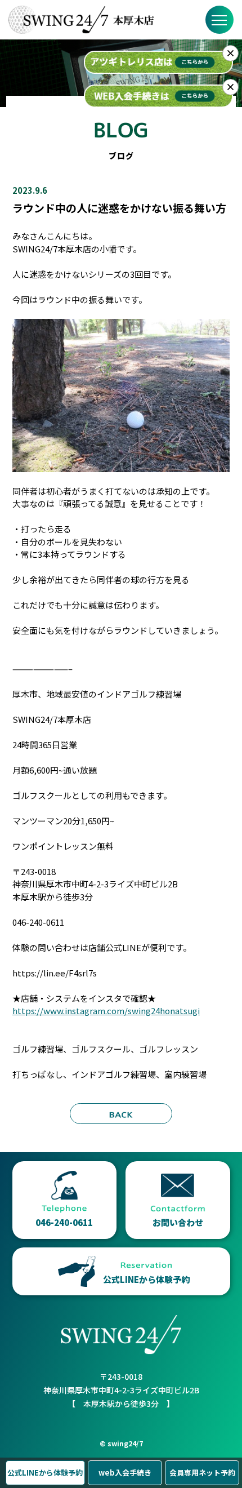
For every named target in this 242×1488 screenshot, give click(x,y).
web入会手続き (124, 1472)
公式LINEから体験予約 (45, 1472)
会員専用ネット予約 (202, 1472)
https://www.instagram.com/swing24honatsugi (106, 1010)
